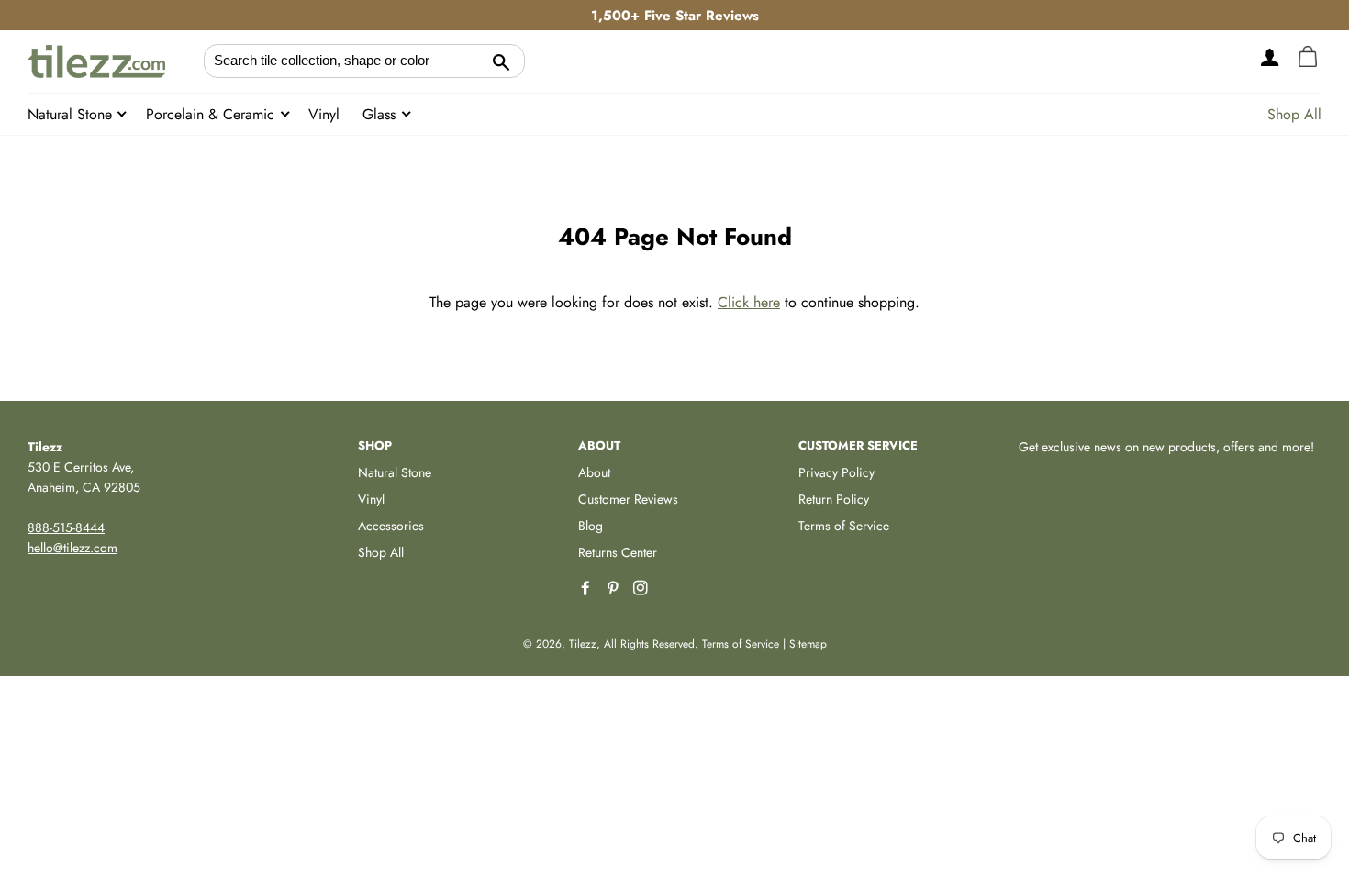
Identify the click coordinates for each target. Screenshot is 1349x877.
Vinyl (324, 114)
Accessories (391, 525)
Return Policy (833, 499)
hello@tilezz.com (72, 547)
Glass (381, 114)
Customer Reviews (628, 499)
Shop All (1294, 114)
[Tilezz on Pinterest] (615, 588)
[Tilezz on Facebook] (587, 588)
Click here (749, 302)
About (594, 472)
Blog (590, 525)
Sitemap (808, 644)
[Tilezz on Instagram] (642, 588)
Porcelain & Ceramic (212, 114)
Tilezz (582, 644)
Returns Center (617, 552)
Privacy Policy (836, 472)
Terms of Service (843, 525)
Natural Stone (72, 114)
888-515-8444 (66, 527)
